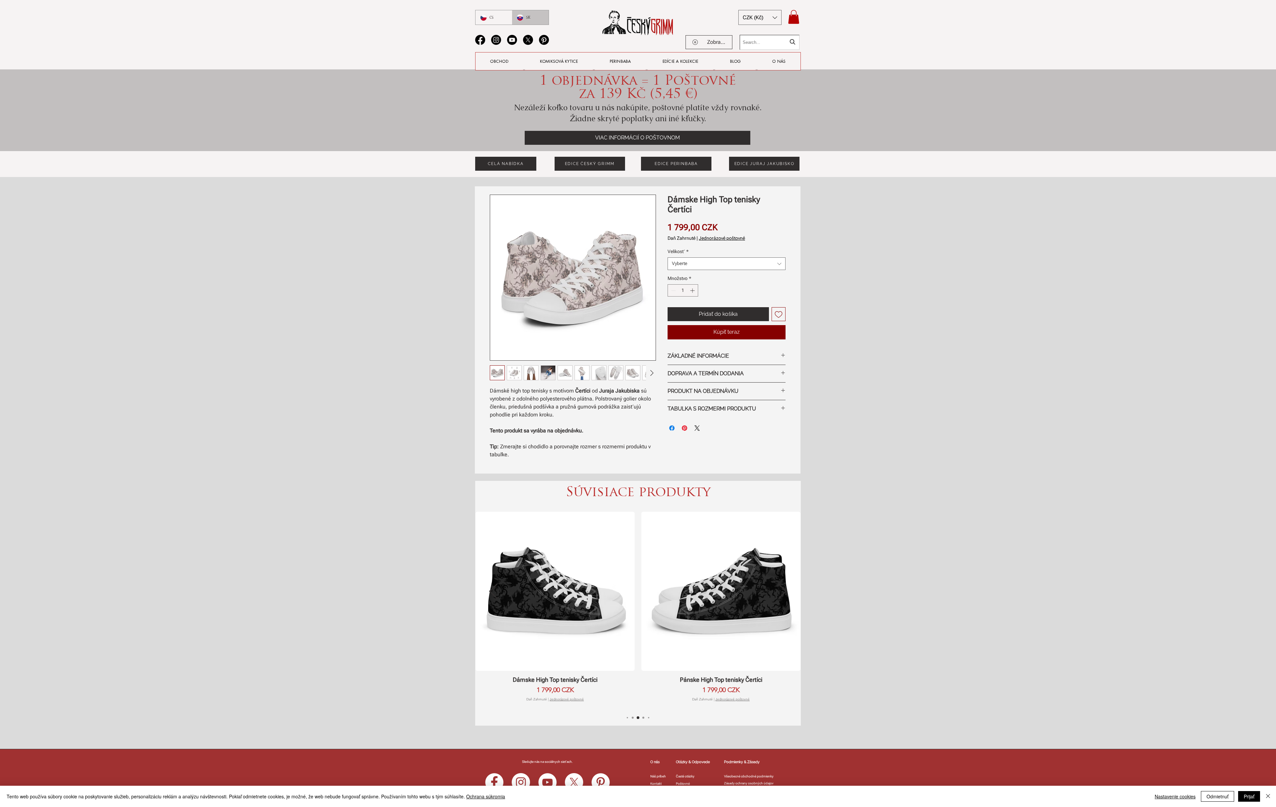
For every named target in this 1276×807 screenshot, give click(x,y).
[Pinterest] (544, 40)
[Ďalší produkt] (782, 591)
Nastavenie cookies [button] (1175, 796)
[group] (638, 606)
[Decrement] (673, 290)
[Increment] (693, 290)
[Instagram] (496, 40)
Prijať (1249, 796)
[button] (760, 17)
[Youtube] (512, 40)
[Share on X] (697, 428)
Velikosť (678, 251)
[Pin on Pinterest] (685, 428)
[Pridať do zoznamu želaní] (779, 314)
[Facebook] (480, 40)
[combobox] (769, 42)
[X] (528, 40)
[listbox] (760, 17)
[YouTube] (547, 782)
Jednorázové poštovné (722, 238)
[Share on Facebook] (672, 428)
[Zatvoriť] (1268, 796)
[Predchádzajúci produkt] (493, 591)
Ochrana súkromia (485, 796)
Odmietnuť (1217, 796)
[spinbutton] (683, 290)
